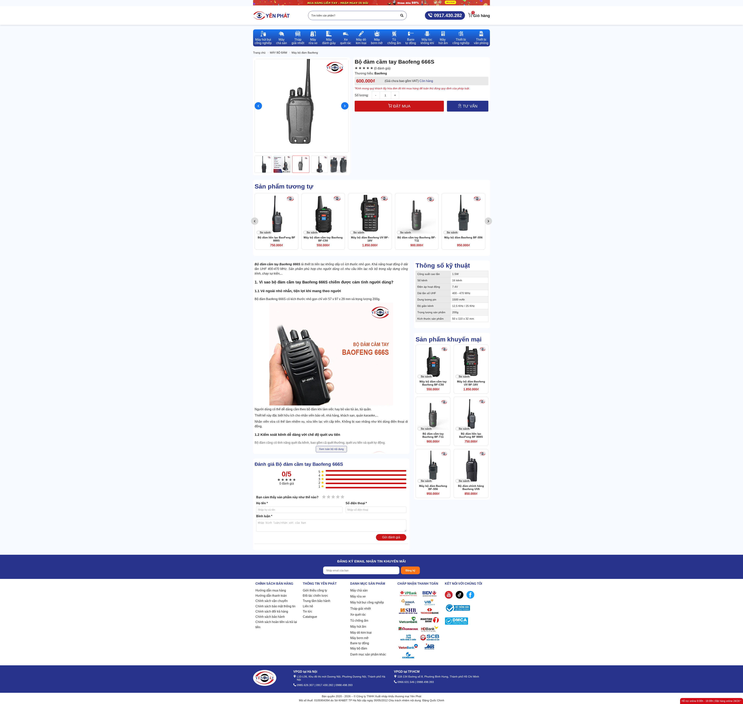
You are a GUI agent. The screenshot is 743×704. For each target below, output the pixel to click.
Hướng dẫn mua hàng (270, 590)
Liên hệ (308, 606)
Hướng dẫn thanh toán (271, 595)
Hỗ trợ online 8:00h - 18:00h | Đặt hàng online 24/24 (711, 701)
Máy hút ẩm (358, 626)
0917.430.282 (447, 15)
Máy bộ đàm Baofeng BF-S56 (417, 237)
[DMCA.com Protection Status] (456, 621)
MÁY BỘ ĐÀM (278, 52)
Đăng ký (410, 570)
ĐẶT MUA (401, 106)
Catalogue (310, 616)
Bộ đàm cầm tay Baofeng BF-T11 (370, 239)
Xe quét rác (358, 614)
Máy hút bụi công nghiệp (367, 602)
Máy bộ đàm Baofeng (305, 52)
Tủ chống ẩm (359, 620)
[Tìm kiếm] (402, 15)
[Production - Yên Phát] (271, 15)
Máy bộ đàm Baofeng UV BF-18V (323, 239)
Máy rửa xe (358, 596)
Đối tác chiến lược (315, 595)
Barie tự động (359, 643)
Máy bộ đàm (358, 648)
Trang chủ (259, 52)
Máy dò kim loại (361, 632)
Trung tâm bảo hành (316, 600)
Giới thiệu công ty (315, 590)
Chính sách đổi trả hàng (271, 611)
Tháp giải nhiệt (360, 608)
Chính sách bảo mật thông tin (275, 606)
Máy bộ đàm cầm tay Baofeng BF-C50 (276, 239)
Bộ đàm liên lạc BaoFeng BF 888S (471, 435)
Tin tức (307, 611)
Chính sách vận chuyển (271, 600)
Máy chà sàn (359, 590)
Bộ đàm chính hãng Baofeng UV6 (463, 239)
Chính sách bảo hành (270, 616)
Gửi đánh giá (391, 537)
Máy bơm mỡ (359, 638)
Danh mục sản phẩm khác (368, 654)
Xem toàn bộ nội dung (331, 449)
